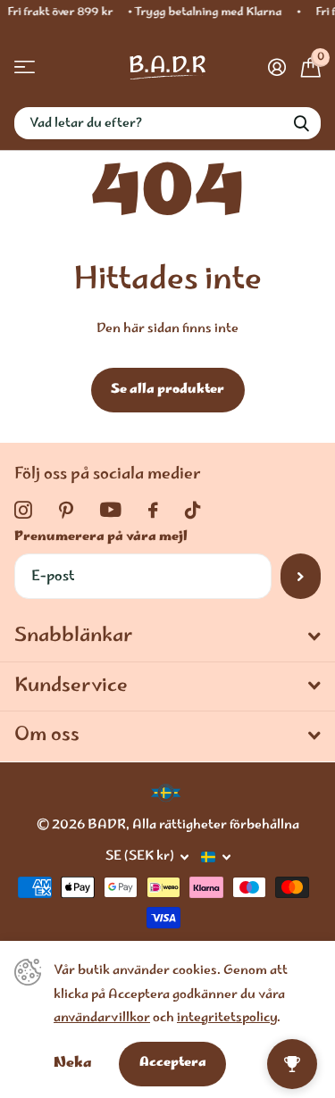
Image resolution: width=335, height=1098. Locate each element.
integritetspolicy (227, 1018)
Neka (73, 1064)
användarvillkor (102, 1018)
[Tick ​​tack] (192, 511)
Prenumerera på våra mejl (101, 537)
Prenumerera (301, 575)
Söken (301, 123)
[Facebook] (153, 511)
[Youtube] (110, 510)
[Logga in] (276, 67)
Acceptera (172, 1063)
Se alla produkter (167, 390)
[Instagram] (23, 511)
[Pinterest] (66, 511)
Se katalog (24, 67)
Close (167, 637)
